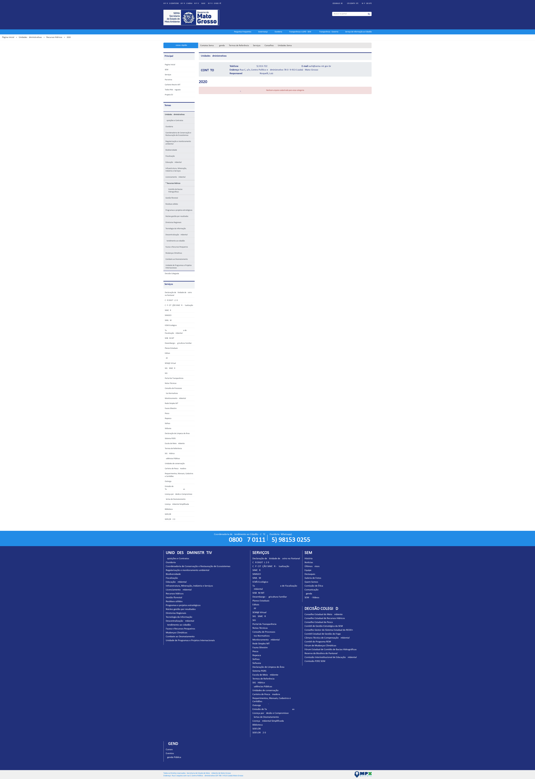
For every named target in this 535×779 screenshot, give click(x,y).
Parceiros (168, 80)
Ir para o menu (186, 3)
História (309, 558)
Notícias (309, 562)
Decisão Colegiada (172, 274)
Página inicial (8, 37)
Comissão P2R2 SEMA (316, 661)
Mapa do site (367, 3)
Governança (263, 32)
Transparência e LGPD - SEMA (300, 32)
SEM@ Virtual (170, 363)
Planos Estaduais (171, 348)
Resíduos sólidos (172, 204)
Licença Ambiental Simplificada (177, 504)
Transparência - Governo (328, 32)
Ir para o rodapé (214, 3)
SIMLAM (168, 320)
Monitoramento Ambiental (175, 398)
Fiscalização (170, 156)
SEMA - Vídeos (312, 597)
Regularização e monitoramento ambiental (178, 142)
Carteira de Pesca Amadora (175, 469)
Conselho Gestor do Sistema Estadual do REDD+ (329, 630)
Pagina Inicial (170, 65)
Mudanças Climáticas (174, 253)
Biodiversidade (171, 150)
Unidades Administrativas (30, 37)
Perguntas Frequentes (242, 32)
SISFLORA (168, 514)
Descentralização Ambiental (177, 235)
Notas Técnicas (170, 383)
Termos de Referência (239, 45)
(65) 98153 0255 (290, 540)
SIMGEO (168, 315)
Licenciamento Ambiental (175, 177)
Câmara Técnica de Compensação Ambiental (327, 638)
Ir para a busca (200, 3)
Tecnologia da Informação (176, 229)
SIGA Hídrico (170, 454)
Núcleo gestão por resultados (177, 216)
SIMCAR (168, 310)
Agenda (221, 45)
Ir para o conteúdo (171, 3)
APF (166, 358)
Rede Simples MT (171, 403)
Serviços (256, 45)
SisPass (167, 423)
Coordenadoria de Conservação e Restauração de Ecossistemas (178, 134)
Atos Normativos (171, 393)
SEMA (167, 70)
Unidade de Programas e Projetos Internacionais (179, 266)
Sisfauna (168, 428)
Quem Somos (311, 582)
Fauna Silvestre (171, 408)
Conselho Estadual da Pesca (319, 622)
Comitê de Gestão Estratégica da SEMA (324, 626)
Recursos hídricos (54, 37)
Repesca (168, 418)
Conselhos (269, 45)
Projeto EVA (169, 95)
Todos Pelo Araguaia (173, 90)
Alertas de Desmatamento (175, 499)
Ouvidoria (278, 32)
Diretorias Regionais (173, 222)
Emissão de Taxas (273, 709)
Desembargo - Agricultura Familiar (178, 343)
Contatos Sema (207, 45)
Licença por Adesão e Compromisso (178, 494)
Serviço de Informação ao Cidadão (358, 32)
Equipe (308, 570)
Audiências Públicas (172, 459)
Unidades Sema (285, 45)
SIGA (167, 373)
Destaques (310, 574)
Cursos (169, 749)
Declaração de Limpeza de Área (177, 433)
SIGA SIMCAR (170, 368)
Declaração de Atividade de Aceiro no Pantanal (276, 558)
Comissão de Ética (314, 586)
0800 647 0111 (247, 540)
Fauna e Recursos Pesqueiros (177, 247)
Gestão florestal (172, 198)
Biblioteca (169, 509)
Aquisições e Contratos (174, 121)
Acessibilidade (337, 3)
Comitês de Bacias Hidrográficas (175, 190)
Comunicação (311, 589)
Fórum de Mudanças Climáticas (320, 645)
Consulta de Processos (173, 388)
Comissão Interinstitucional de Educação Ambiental (331, 657)
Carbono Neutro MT (172, 85)
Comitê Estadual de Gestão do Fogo (323, 634)
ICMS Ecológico (171, 325)
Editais (167, 353)
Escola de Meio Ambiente (175, 443)
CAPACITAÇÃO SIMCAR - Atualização (179, 305)
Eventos (170, 753)
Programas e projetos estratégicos (179, 210)
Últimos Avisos (312, 566)
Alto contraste (352, 3)
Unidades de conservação (175, 464)
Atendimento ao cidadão (175, 241)
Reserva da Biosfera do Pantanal (321, 653)
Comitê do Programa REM (318, 641)
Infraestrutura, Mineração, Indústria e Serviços (176, 169)
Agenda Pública (173, 757)
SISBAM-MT (169, 338)
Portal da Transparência (174, 378)
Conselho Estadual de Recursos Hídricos (325, 618)
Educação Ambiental (174, 162)
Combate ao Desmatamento (177, 259)
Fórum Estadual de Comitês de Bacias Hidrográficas (331, 649)
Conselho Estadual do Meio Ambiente (324, 614)
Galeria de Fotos (313, 578)
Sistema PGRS (170, 438)
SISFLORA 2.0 (170, 519)
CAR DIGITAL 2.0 (171, 300)
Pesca (167, 413)
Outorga (168, 481)
